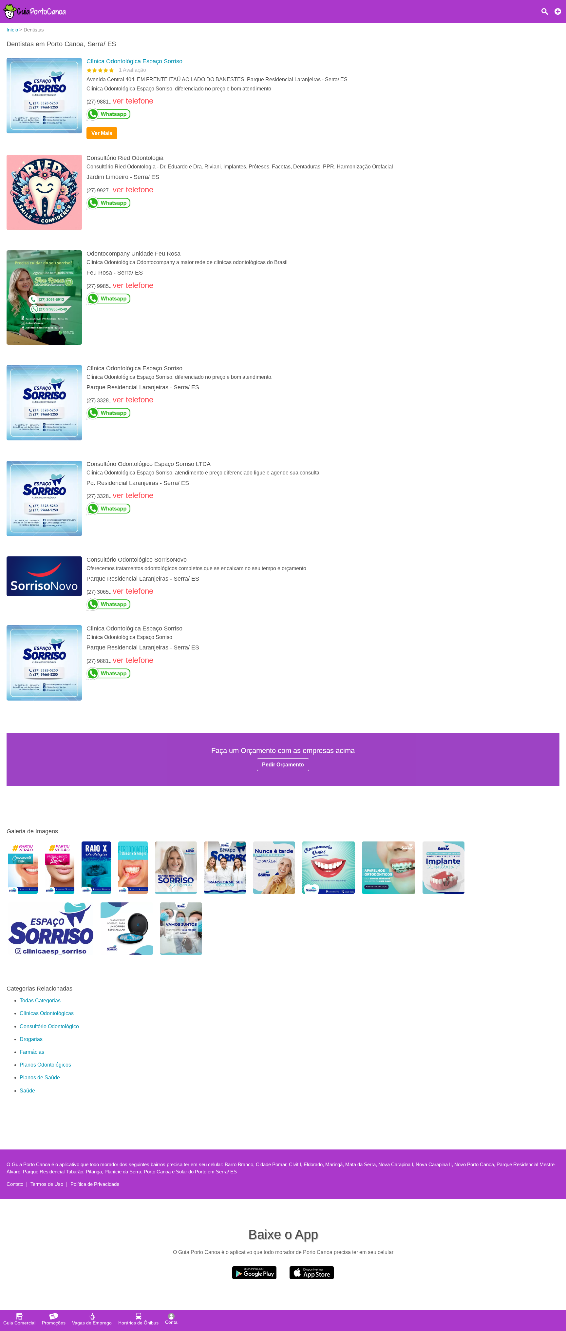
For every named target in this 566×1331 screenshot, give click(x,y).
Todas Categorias (40, 1000)
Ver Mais (101, 133)
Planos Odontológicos (45, 1065)
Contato (15, 1184)
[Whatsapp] (320, 114)
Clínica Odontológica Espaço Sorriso (134, 61)
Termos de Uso (46, 1184)
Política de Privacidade (94, 1184)
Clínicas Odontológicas (47, 1013)
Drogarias (31, 1039)
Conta (171, 1322)
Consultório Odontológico (49, 1026)
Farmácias (32, 1052)
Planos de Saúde (40, 1077)
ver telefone (133, 100)
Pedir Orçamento (283, 764)
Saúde (27, 1090)
